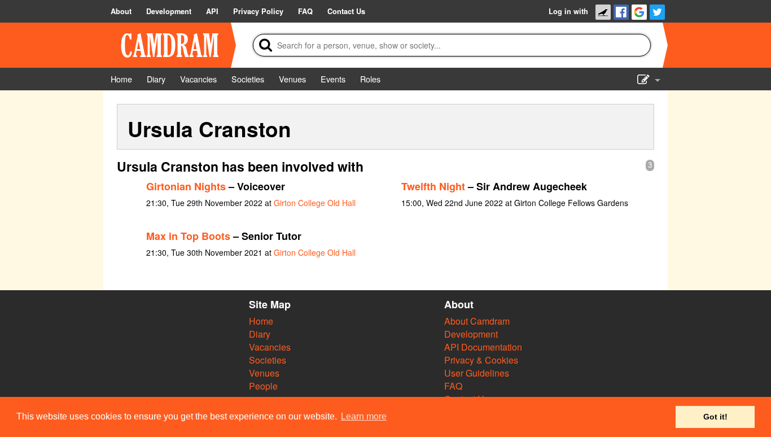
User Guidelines (476, 372)
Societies (267, 359)
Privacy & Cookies (481, 359)
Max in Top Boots (188, 236)
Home (261, 320)
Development (471, 333)
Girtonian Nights (186, 186)
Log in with (568, 11)
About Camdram (477, 320)
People (263, 385)
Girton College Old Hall (315, 202)
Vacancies (270, 346)
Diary (259, 333)
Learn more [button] (364, 416)
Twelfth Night (433, 186)
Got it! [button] (715, 416)
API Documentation (483, 346)
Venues (264, 372)
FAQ (453, 385)
